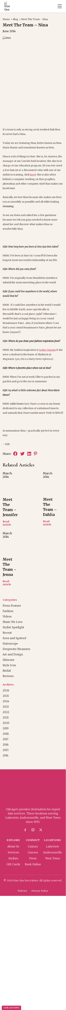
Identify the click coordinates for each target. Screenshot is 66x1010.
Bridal (7, 670)
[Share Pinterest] (35, 454)
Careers (33, 852)
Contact (33, 846)
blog (15, 19)
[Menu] (60, 6)
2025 (6, 696)
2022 (6, 712)
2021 (6, 717)
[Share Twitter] (22, 454)
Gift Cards (13, 864)
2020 (6, 723)
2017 (5, 739)
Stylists (13, 858)
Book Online (33, 864)
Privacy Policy (39, 890)
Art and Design (13, 654)
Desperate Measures (16, 649)
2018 (6, 733)
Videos (7, 616)
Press (33, 858)
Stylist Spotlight (13, 627)
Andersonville (52, 852)
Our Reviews (11, 1007)
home (6, 19)
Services (13, 852)
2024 (6, 701)
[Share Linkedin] (29, 454)
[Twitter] (40, 830)
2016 (5, 744)
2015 (6, 750)
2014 (5, 755)
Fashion (8, 611)
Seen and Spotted (14, 638)
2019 (6, 728)
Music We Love (13, 622)
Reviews (8, 676)
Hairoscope (10, 643)
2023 (6, 706)
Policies (22, 890)
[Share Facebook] (15, 454)
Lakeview (52, 846)
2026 (6, 690)
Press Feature (12, 605)
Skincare (8, 660)
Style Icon (9, 665)
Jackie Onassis (47, 349)
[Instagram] (33, 830)
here (32, 174)
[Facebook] (25, 830)
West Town (52, 858)
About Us (13, 846)
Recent (7, 632)
